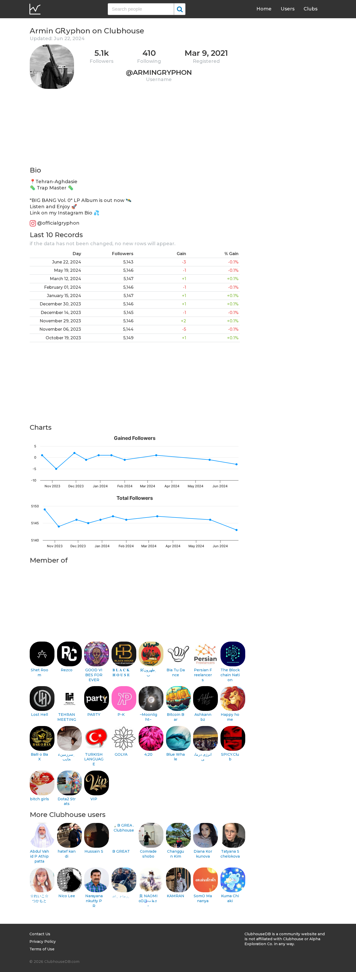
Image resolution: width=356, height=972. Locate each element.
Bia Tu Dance (176, 672)
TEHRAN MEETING (66, 717)
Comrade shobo (148, 854)
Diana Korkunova (203, 854)
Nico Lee (66, 896)
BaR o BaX (39, 757)
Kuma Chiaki (230, 898)
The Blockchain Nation (230, 675)
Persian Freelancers (203, 675)
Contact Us (39, 934)
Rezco (66, 670)
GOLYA (121, 754)
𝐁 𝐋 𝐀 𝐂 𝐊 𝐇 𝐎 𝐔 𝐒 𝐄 (121, 672)
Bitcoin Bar (175, 717)
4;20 (148, 754)
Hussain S (93, 851)
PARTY (93, 714)
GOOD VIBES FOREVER (93, 675)
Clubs (310, 9)
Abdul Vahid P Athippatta (39, 856)
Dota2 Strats (67, 801)
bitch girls (39, 799)
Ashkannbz (202, 717)
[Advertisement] (135, 129)
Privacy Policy (42, 941)
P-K (121, 714)
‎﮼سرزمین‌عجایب (66, 757)
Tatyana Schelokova (230, 854)
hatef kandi (67, 854)
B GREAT (121, 851)
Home (264, 9)
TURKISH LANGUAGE (93, 759)
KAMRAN (175, 896)
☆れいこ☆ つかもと (39, 898)
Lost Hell (39, 714)
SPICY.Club (230, 757)
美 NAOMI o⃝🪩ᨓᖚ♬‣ (148, 901)
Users (287, 9)
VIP (93, 799)
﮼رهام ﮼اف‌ (121, 896)
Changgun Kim (175, 854)
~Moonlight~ (148, 717)
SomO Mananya (203, 898)
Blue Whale (175, 757)
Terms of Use (41, 949)
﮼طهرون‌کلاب (148, 672)
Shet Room (39, 672)
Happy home (230, 717)
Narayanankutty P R (94, 901)
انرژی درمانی (203, 757)
